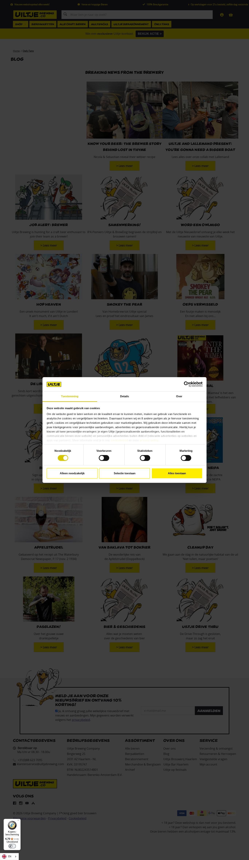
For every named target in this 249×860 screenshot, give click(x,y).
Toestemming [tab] (69, 396)
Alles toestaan (177, 473)
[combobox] (9, 856)
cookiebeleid (119, 440)
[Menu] (18, 821)
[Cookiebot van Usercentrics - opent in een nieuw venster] (187, 384)
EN (9, 856)
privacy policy (149, 440)
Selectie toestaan (124, 473)
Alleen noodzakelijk (72, 473)
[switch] (104, 458)
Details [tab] (124, 396)
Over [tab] (179, 396)
